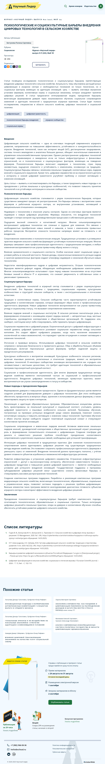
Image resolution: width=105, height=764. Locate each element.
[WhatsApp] (19, 66)
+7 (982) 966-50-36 (18, 745)
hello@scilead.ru (18, 749)
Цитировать (41, 65)
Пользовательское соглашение (63, 749)
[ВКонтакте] (5, 66)
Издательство (90, 6)
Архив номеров (75, 6)
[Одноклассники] (8, 66)
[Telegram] (11, 66)
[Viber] (17, 66)
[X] (14, 66)
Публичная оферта (59, 752)
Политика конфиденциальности (63, 745)
